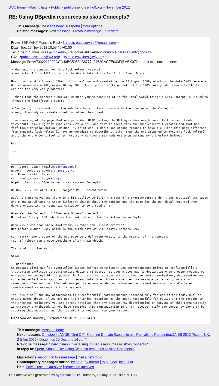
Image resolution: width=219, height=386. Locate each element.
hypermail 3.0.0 (67, 375)
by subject (109, 362)
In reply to (111, 31)
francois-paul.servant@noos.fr (127, 52)
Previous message (87, 31)
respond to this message (56, 357)
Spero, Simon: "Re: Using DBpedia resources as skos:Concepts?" (99, 344)
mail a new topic (89, 357)
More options (92, 26)
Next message (60, 31)
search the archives (79, 367)
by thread (92, 362)
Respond (73, 26)
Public (56, 7)
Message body (52, 26)
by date (76, 362)
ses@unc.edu (53, 52)
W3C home (17, 7)
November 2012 (117, 7)
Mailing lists (38, 7)
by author (126, 362)
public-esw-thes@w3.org (83, 7)
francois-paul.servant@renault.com (89, 42)
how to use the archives (44, 367)
